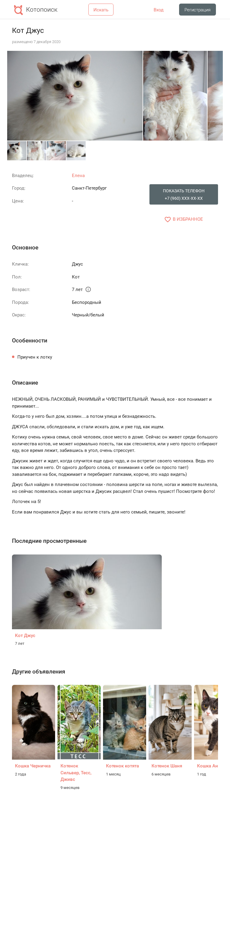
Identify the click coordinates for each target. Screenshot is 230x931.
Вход (159, 10)
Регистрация (197, 10)
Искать (100, 10)
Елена (78, 175)
